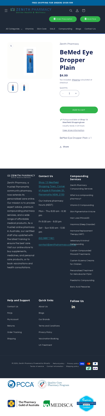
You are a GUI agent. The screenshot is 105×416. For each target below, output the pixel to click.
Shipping (76, 80)
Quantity (64, 88)
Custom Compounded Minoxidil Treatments (80, 252)
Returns (11, 326)
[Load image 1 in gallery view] (13, 87)
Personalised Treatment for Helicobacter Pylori (81, 272)
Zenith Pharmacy (26, 363)
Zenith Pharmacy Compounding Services (81, 187)
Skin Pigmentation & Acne (82, 212)
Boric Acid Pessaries (80, 287)
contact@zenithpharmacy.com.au (57, 244)
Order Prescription (64, 19)
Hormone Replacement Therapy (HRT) (81, 232)
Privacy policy (73, 363)
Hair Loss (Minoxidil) (79, 218)
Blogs (41, 313)
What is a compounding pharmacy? (81, 197)
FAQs (10, 313)
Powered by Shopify (41, 363)
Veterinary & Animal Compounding (79, 242)
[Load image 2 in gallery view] (24, 87)
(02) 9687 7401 (46, 238)
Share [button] (66, 147)
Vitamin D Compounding (82, 205)
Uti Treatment (45, 345)
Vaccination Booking (49, 339)
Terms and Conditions (49, 326)
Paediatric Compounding (82, 280)
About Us (43, 307)
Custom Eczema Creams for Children (82, 262)
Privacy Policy (45, 332)
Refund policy (58, 363)
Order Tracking (14, 332)
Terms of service (37, 366)
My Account (13, 319)
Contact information (55, 366)
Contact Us (12, 307)
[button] (6, 10)
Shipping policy (72, 366)
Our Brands (44, 319)
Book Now (91, 19)
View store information (73, 130)
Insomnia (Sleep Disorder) (82, 224)
